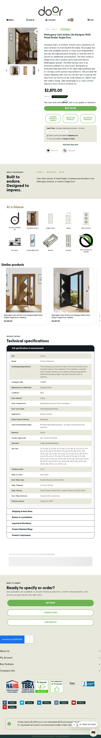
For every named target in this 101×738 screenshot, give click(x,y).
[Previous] (6, 70)
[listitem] (23, 296)
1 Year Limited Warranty (49, 443)
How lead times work (70, 144)
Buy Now (70, 108)
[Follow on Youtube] (74, 703)
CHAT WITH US (51, 622)
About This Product (70, 118)
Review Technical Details (53, 118)
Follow (12, 703)
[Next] (38, 70)
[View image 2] (25, 70)
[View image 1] (14, 70)
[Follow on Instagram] (56, 703)
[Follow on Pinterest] (5, 707)
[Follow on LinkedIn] (39, 703)
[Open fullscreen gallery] (37, 31)
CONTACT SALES (50, 613)
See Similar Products (87, 118)
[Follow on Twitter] (22, 703)
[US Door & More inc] (50, 8)
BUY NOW (50, 603)
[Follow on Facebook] (5, 703)
